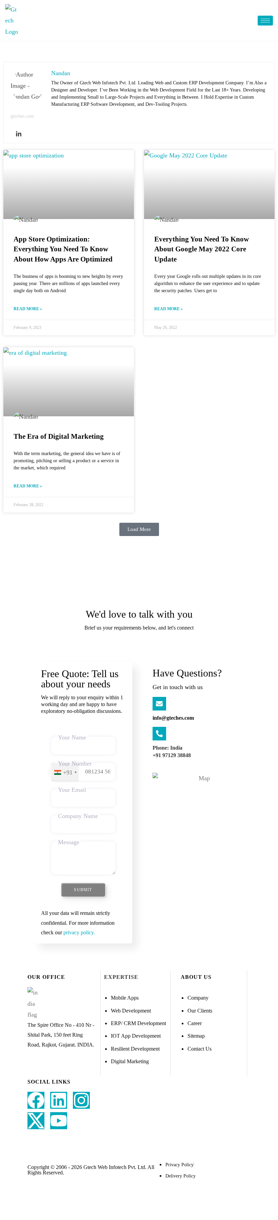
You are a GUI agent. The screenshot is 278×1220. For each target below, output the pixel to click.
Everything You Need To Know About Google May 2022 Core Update (201, 249)
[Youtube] (58, 1120)
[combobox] (65, 772)
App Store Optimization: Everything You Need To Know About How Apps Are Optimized (63, 249)
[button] (139, 529)
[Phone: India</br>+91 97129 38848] (159, 733)
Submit (83, 889)
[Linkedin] (19, 134)
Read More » (28, 308)
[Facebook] (35, 1100)
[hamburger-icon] (265, 21)
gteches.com (22, 116)
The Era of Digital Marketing (59, 436)
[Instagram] (81, 1100)
